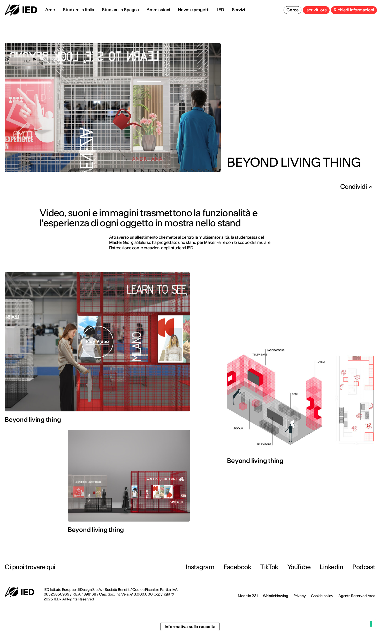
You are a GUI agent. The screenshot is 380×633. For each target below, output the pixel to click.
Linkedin (331, 567)
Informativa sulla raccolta (190, 626)
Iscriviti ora (316, 9)
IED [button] (220, 9)
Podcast (363, 567)
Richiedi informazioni (354, 9)
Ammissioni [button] (158, 9)
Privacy (299, 595)
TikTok (269, 567)
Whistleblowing (275, 595)
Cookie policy (322, 595)
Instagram (200, 567)
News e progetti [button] (193, 9)
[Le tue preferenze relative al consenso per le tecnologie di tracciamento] (371, 624)
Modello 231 (247, 595)
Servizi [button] (238, 9)
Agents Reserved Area (356, 595)
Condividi (354, 187)
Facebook (237, 567)
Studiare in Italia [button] (78, 9)
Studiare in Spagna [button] (120, 9)
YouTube (299, 567)
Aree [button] (50, 9)
